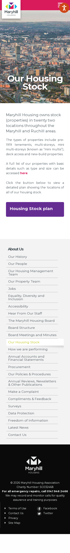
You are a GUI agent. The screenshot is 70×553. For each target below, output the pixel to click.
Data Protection (21, 413)
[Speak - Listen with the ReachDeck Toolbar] (64, 8)
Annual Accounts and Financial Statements (26, 358)
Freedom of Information (28, 420)
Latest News (18, 427)
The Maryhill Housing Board (31, 321)
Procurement (19, 367)
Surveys (14, 406)
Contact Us (17, 435)
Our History (17, 257)
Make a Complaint (23, 392)
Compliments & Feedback (29, 399)
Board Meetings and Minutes (32, 335)
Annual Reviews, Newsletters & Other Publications (32, 382)
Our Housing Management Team (30, 272)
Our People (17, 264)
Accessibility (18, 306)
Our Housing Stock (24, 342)
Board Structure (21, 328)
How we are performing (28, 349)
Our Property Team (24, 281)
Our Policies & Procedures (29, 374)
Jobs (12, 289)
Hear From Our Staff (25, 313)
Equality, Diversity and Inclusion (26, 297)
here (24, 173)
